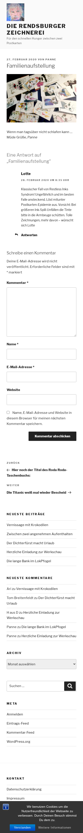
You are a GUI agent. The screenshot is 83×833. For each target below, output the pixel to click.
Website (13, 390)
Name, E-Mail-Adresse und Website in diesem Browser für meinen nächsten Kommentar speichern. (39, 418)
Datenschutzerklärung (24, 789)
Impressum (16, 798)
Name (12, 344)
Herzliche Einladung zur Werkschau (34, 552)
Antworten (29, 235)
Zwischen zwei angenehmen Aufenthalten (40, 534)
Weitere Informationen (54, 827)
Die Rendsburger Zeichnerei (36, 29)
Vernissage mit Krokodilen (27, 525)
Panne (50, 59)
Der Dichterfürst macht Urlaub (30, 543)
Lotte (26, 174)
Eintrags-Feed (18, 723)
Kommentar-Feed (20, 733)
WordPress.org (18, 742)
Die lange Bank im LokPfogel (29, 561)
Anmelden (15, 714)
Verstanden (22, 827)
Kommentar (17, 283)
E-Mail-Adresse (20, 367)
